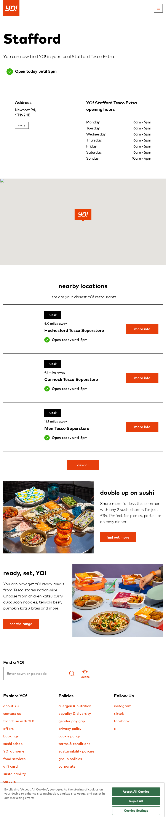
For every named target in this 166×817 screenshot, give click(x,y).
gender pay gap (72, 721)
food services (14, 759)
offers (8, 728)
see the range (21, 624)
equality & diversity (75, 713)
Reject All (136, 801)
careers (9, 781)
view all (83, 465)
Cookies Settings (136, 810)
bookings (11, 736)
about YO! (11, 706)
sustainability (14, 774)
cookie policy (69, 736)
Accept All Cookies (136, 791)
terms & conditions (74, 744)
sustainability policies (76, 751)
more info (142, 329)
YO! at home (13, 751)
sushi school (13, 744)
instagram (122, 706)
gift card (10, 766)
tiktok (119, 713)
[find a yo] (72, 673)
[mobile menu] (158, 8)
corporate (67, 766)
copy (21, 125)
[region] (82, 800)
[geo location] (85, 673)
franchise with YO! (18, 721)
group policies (70, 759)
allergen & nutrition (75, 706)
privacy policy (70, 728)
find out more (118, 537)
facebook (122, 721)
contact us (12, 713)
